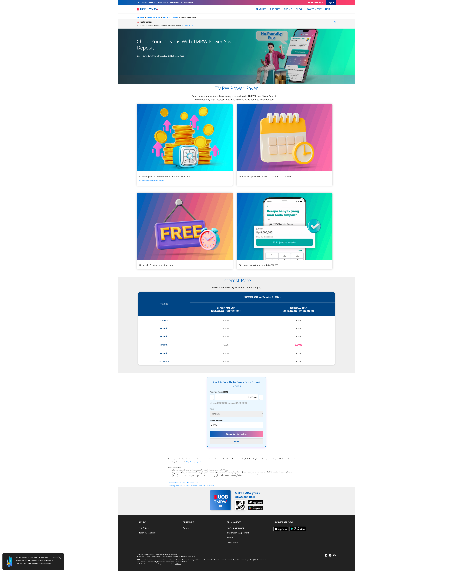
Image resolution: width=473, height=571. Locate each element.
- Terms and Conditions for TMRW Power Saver (183, 483)
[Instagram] (330, 555)
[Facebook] (326, 555)
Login (330, 2)
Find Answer (144, 528)
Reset (236, 441)
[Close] (60, 557)
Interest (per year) (216, 420)
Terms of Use (232, 542)
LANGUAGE (188, 2)
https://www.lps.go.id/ (193, 462)
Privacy (230, 537)
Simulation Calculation (236, 434)
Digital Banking (153, 17)
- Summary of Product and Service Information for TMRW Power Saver (191, 486)
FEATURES (261, 9)
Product (174, 17)
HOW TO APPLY (313, 9)
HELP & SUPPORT (314, 2)
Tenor (212, 409)
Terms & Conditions (235, 528)
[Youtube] (334, 555)
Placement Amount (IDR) (219, 392)
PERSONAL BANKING (157, 2)
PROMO (288, 9)
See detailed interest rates (151, 180)
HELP (327, 9)
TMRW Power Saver (189, 17)
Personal (140, 17)
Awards (186, 528)
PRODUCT (275, 9)
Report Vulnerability (147, 533)
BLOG (299, 9)
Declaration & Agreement (238, 533)
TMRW (165, 17)
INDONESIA (174, 2)
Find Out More (187, 25)
